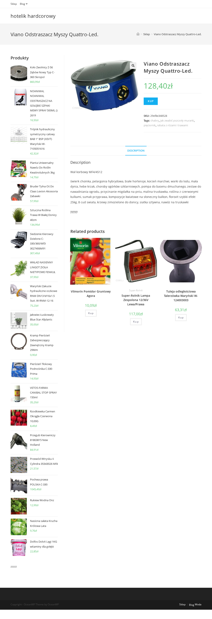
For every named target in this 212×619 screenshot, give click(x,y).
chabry (155, 120)
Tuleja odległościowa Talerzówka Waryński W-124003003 (181, 295)
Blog (22, 4)
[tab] (136, 150)
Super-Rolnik (136, 290)
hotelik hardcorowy (33, 15)
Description (136, 150)
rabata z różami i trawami (172, 125)
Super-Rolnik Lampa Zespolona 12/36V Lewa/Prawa (136, 300)
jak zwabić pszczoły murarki (177, 120)
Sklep (14, 4)
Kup (151, 101)
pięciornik (150, 125)
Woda (198, 604)
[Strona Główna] (138, 34)
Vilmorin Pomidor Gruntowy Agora (91, 293)
